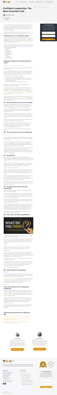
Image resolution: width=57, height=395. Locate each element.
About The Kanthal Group (7, 378)
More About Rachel (39, 349)
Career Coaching (5, 376)
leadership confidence (8, 294)
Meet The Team (5, 379)
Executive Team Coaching (7, 375)
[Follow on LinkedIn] (5, 383)
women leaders (45, 339)
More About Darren (17, 349)
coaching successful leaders (20, 97)
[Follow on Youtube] (3, 383)
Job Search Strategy (6, 377)
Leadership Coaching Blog (7, 381)
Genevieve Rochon (10, 393)
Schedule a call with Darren (27, 381)
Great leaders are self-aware (10, 278)
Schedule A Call (49, 1)
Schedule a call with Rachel (27, 384)
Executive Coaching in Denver (7, 372)
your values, (18, 299)
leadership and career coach (18, 341)
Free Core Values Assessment (7, 380)
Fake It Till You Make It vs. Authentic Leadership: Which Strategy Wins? (17, 316)
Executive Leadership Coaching (8, 373)
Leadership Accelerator (6, 374)
